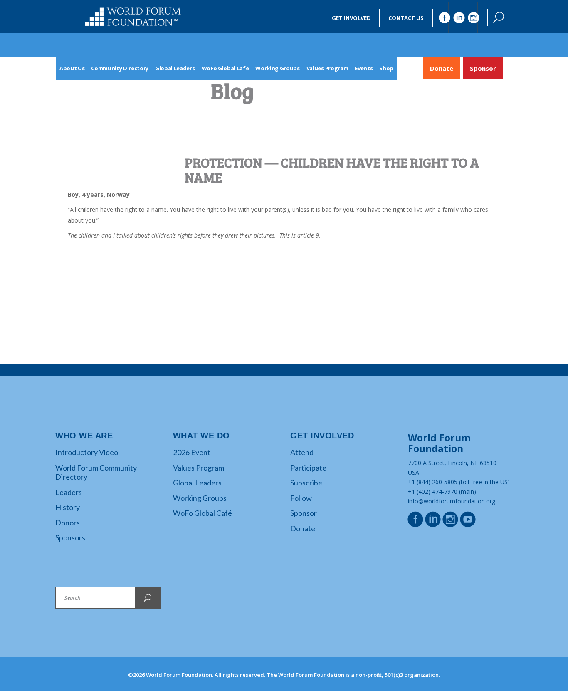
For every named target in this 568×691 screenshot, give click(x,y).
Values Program (198, 467)
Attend (302, 452)
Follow (301, 498)
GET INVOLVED (351, 18)
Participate (308, 467)
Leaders (68, 492)
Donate (441, 68)
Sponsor (483, 68)
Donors (67, 522)
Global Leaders (197, 482)
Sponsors (70, 537)
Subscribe (306, 482)
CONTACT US (406, 18)
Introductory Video (86, 452)
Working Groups (200, 498)
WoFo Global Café (202, 513)
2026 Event (191, 452)
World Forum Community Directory (96, 472)
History (67, 507)
